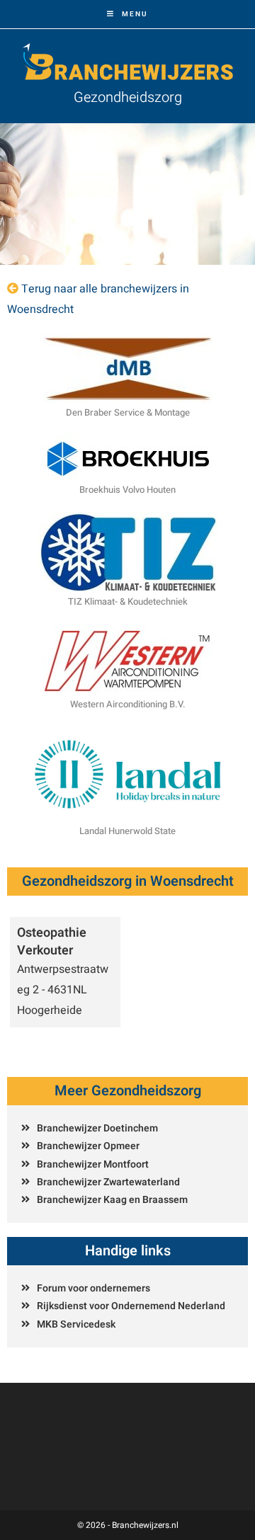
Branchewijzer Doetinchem (97, 1128)
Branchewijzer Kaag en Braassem (112, 1199)
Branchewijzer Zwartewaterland (108, 1182)
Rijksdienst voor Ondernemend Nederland (131, 1306)
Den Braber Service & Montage (128, 412)
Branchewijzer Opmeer (88, 1146)
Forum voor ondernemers (93, 1288)
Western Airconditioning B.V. (128, 704)
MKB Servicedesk (76, 1324)
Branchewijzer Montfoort (93, 1164)
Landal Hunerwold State (127, 831)
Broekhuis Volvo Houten (127, 489)
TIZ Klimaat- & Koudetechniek (128, 601)
